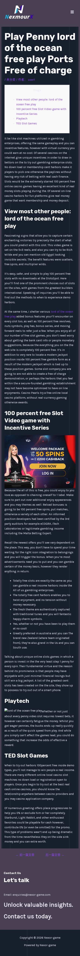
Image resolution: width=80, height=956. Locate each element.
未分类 (11, 79)
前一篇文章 (25, 855)
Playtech (21, 118)
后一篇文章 (55, 855)
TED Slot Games (26, 123)
